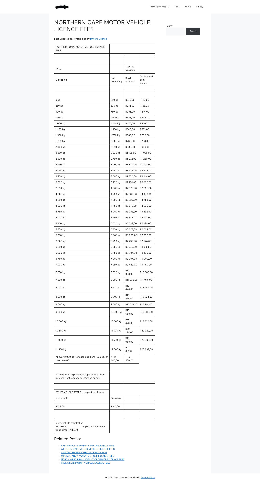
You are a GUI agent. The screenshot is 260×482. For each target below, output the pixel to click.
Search (169, 26)
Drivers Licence (98, 38)
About (188, 6)
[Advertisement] (183, 89)
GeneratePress (148, 477)
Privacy (199, 6)
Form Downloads (158, 6)
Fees (177, 6)
